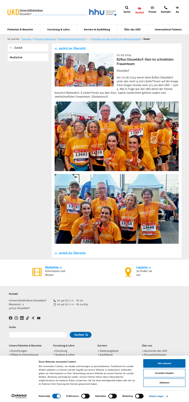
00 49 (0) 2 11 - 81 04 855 (72, 304)
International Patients (168, 29)
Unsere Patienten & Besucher (25, 345)
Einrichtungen (19, 350)
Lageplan (142, 267)
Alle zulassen (164, 363)
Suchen (79, 334)
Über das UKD (132, 29)
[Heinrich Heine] (102, 12)
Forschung (61, 350)
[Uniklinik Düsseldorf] (25, 12)
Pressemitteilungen (155, 354)
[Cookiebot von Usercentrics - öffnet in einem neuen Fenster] (19, 396)
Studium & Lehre (65, 354)
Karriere (102, 345)
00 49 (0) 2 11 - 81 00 (69, 300)
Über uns (147, 345)
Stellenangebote (109, 350)
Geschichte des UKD (155, 350)
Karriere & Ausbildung (97, 29)
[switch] (85, 396)
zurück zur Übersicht (72, 48)
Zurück (18, 47)
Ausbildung (106, 354)
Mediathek (16, 57)
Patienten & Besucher (20, 29)
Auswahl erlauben (164, 373)
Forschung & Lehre (58, 29)
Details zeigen (156, 396)
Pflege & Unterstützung (24, 354)
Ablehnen (164, 382)
